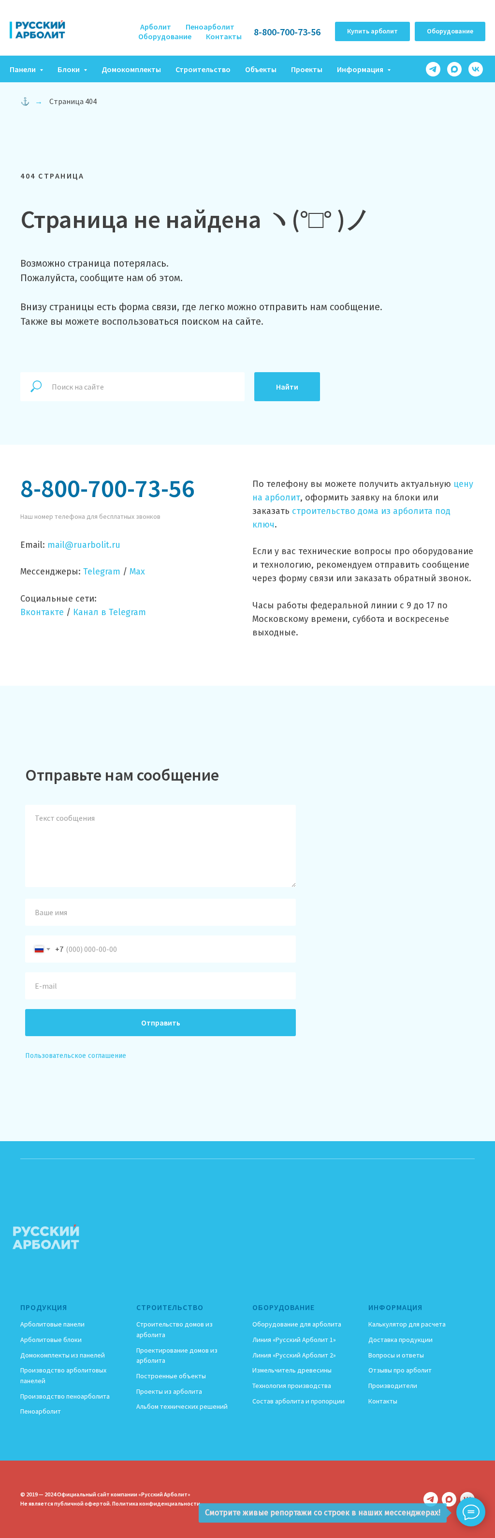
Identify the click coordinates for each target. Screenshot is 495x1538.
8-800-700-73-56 (287, 32)
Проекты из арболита (169, 1391)
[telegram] (433, 69)
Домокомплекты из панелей (62, 1355)
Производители (392, 1385)
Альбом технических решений (182, 1406)
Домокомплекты (131, 69)
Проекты (306, 69)
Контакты (224, 36)
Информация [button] (361, 69)
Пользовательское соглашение (75, 1056)
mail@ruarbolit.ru (83, 545)
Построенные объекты (171, 1376)
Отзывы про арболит (400, 1370)
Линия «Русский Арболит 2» (294, 1355)
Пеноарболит (210, 26)
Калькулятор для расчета (407, 1324)
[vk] (475, 69)
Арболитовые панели (52, 1324)
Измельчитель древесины (292, 1370)
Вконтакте (42, 612)
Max (137, 571)
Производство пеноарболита (65, 1396)
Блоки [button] (69, 69)
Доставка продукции (400, 1339)
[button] (372, 31)
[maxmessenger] (454, 69)
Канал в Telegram (109, 612)
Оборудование (164, 36)
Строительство (203, 69)
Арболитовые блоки (51, 1339)
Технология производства (291, 1385)
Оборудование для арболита (296, 1324)
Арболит (155, 26)
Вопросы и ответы (396, 1355)
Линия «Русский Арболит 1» (294, 1339)
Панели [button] (23, 69)
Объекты (261, 69)
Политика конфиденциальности (156, 1503)
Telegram (101, 571)
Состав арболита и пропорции (298, 1401)
